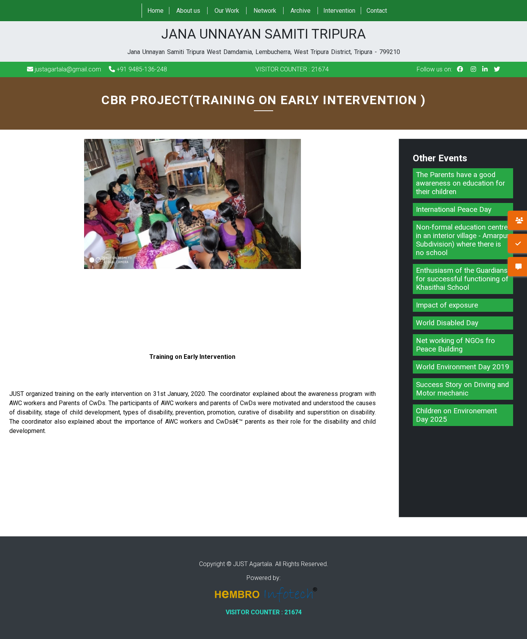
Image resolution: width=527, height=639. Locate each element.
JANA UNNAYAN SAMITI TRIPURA (263, 41)
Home (155, 10)
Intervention (339, 10)
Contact (377, 10)
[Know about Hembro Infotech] (263, 595)
